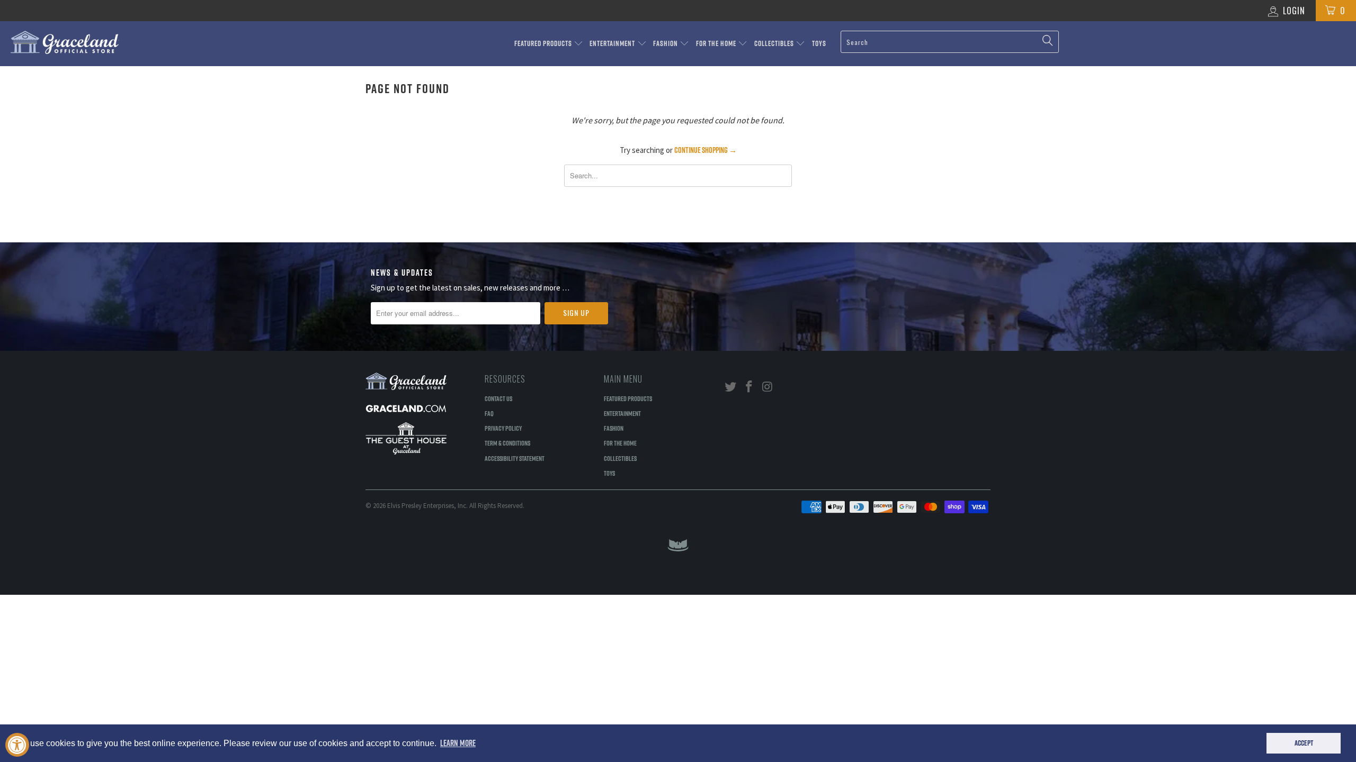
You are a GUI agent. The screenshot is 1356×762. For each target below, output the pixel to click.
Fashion (666, 43)
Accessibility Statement (515, 458)
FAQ (489, 413)
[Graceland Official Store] (114, 42)
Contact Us (498, 398)
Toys (819, 43)
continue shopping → (705, 150)
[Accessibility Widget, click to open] (17, 745)
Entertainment (613, 43)
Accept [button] (1304, 743)
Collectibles (775, 43)
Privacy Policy (503, 428)
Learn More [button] (458, 743)
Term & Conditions (507, 443)
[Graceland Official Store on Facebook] (749, 387)
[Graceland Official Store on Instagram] (767, 387)
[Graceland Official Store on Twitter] (731, 387)
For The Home (717, 43)
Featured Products (544, 43)
